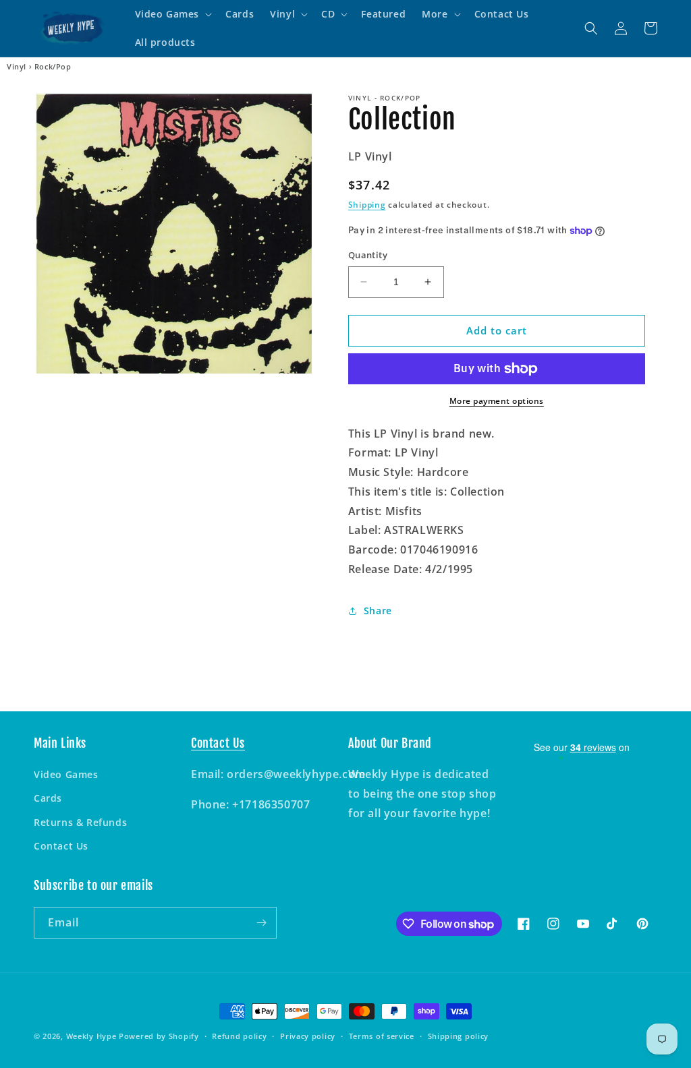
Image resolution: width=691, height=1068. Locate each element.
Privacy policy (307, 1036)
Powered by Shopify (159, 1036)
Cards (48, 798)
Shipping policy (458, 1036)
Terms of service (381, 1036)
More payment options (496, 401)
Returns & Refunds (80, 822)
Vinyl (16, 66)
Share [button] (378, 610)
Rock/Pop (53, 66)
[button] (172, 14)
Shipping (367, 204)
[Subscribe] (261, 923)
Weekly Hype (91, 1036)
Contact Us (61, 845)
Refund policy (239, 1036)
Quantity (367, 255)
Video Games (66, 774)
